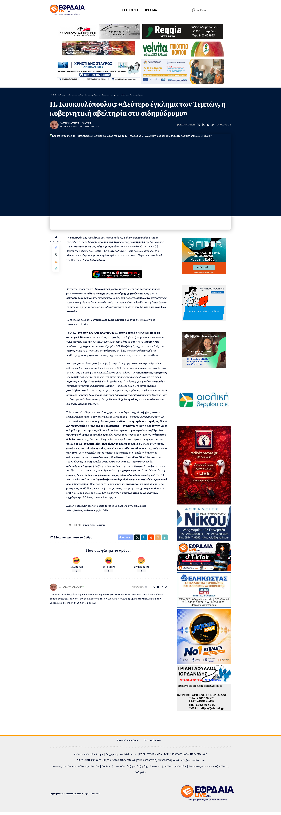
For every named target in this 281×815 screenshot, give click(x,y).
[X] (153, 587)
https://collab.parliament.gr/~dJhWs (87, 510)
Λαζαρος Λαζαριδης (69, 123)
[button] (212, 125)
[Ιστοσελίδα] (146, 587)
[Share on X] (199, 125)
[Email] (55, 261)
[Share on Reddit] (208, 125)
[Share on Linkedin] (203, 125)
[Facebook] (150, 587)
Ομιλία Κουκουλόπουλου (94, 525)
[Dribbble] (166, 587)
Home (53, 95)
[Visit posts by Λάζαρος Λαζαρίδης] (54, 124)
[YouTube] (158, 587)
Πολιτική (61, 95)
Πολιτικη (86, 123)
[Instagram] (162, 587)
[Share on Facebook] (55, 247)
